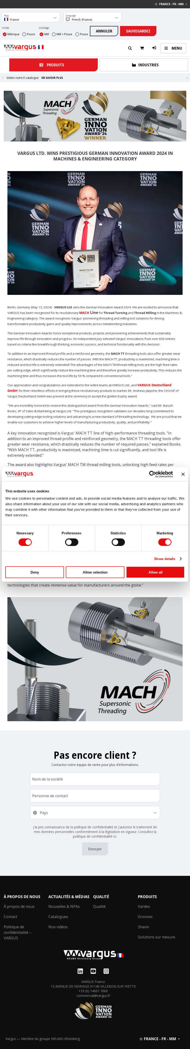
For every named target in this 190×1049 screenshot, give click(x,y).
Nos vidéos (58, 926)
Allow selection (95, 572)
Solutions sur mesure (156, 937)
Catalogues (58, 916)
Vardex (144, 906)
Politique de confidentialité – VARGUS (17, 932)
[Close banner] (183, 474)
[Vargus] (93, 955)
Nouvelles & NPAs (64, 906)
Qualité (99, 906)
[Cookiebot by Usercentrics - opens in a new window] (152, 474)
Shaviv (143, 926)
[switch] (71, 542)
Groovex (145, 916)
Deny (35, 572)
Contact (10, 916)
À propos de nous (19, 906)
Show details (164, 559)
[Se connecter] (154, 48)
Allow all (155, 572)
